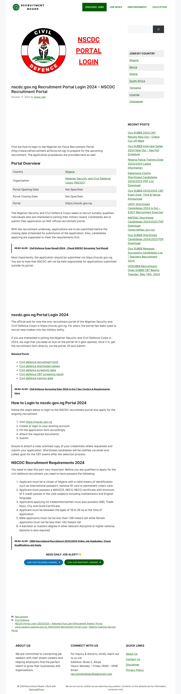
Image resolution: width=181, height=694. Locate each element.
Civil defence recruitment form (38, 362)
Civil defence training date (36, 378)
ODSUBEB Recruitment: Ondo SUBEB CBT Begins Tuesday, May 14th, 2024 (144, 270)
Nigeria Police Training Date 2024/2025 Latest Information (145, 163)
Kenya (133, 67)
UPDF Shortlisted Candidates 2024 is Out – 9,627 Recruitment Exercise (145, 208)
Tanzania (135, 87)
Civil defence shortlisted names (39, 366)
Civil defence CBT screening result (41, 374)
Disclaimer (132, 664)
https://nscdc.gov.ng (39, 422)
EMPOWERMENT (137, 7)
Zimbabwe (136, 101)
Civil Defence (22, 620)
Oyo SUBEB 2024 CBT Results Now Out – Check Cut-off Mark (144, 137)
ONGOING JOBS (94, 7)
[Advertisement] (64, 124)
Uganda (134, 94)
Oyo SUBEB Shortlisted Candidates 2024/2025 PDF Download (146, 239)
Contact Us (133, 659)
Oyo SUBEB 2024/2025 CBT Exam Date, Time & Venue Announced (146, 195)
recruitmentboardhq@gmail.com (91, 674)
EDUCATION (160, 7)
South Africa (137, 81)
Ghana (133, 74)
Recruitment (21, 616)
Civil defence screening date (37, 370)
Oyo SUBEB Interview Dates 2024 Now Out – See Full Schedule (145, 150)
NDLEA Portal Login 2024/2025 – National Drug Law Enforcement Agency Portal (58, 623)
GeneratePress (36, 689)
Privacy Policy (135, 670)
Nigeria (70, 171)
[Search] (158, 29)
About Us (132, 654)
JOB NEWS (115, 7)
